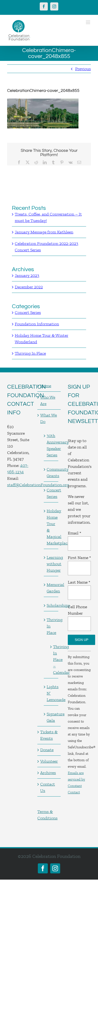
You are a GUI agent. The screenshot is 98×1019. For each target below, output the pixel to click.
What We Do (48, 418)
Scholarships (51, 605)
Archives (48, 772)
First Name (79, 557)
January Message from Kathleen (44, 232)
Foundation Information (37, 324)
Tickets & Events (49, 735)
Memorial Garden (51, 588)
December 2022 (29, 287)
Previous (83, 68)
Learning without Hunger (51, 564)
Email (74, 533)
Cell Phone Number (77, 610)
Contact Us (47, 787)
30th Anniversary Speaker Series (51, 445)
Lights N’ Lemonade (51, 693)
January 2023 (27, 275)
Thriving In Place (30, 353)
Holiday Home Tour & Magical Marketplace (51, 527)
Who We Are (47, 400)
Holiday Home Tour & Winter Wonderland (41, 338)
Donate (47, 749)
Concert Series (28, 312)
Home (45, 385)
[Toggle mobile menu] (88, 22)
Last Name (79, 582)
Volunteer (49, 761)
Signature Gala (51, 717)
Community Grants (51, 472)
